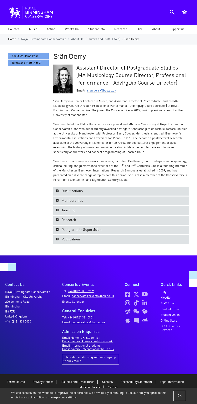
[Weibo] (127, 311)
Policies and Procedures (77, 382)
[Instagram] (127, 303)
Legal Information (172, 382)
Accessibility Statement (136, 382)
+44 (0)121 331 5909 (81, 291)
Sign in (113, 387)
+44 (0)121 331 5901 (81, 317)
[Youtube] (145, 294)
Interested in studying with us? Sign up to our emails (89, 359)
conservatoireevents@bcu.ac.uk (93, 296)
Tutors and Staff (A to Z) (104, 39)
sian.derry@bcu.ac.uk (101, 90)
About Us (77, 39)
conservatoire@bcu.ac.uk (88, 322)
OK (180, 395)
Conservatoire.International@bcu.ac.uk (88, 349)
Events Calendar (73, 301)
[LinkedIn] (145, 303)
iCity (163, 292)
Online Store (169, 320)
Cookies (107, 382)
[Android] (145, 320)
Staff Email (168, 303)
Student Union (170, 315)
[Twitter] (136, 294)
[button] (33, 29)
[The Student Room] (145, 311)
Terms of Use (16, 382)
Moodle (165, 297)
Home (12, 39)
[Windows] (136, 320)
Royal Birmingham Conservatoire (43, 39)
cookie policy (35, 397)
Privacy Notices (43, 382)
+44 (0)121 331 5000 (18, 321)
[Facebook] (127, 294)
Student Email (170, 309)
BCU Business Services (170, 328)
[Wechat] (136, 311)
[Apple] (127, 320)
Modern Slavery (89, 387)
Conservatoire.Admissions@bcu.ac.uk (87, 341)
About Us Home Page (25, 56)
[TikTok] (136, 303)
